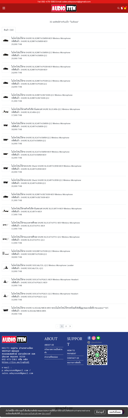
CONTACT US (73, 358)
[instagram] (94, 338)
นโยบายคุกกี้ (46, 413)
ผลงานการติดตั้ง (74, 362)
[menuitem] (70, 326)
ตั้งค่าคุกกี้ (100, 412)
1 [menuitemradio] (61, 326)
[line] (98, 338)
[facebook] (89, 338)
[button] (118, 8)
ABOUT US (49, 345)
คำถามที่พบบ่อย (51, 357)
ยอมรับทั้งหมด (115, 412)
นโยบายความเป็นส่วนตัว (29, 413)
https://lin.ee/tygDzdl (15, 362)
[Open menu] (3, 8)
